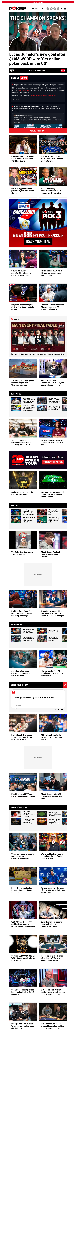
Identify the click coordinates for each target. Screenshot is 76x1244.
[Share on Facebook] (16, 99)
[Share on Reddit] (19, 99)
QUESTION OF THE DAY (19, 684)
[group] (38, 70)
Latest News (34, 9)
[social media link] (48, 8)
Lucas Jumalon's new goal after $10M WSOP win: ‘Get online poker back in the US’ (37, 59)
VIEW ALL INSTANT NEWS (38, 130)
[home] (17, 9)
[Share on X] (13, 99)
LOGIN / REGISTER (38, 2)
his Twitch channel (24, 90)
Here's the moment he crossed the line (43, 96)
